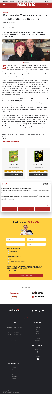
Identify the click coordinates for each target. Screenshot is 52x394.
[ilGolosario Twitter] (43, 1)
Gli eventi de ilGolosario (14, 253)
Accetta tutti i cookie (42, 209)
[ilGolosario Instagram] (47, 1)
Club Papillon (24, 1)
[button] (48, 51)
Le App (30, 1)
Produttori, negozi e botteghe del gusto (17, 261)
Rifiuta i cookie (9, 209)
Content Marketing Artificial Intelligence (11, 392)
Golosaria (12, 1)
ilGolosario (6, 1)
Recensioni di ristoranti (14, 258)
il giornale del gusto (9, 141)
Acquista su (13, 174)
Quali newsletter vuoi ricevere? (13, 248)
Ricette (11, 262)
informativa (25, 272)
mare (17, 141)
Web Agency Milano (11, 391)
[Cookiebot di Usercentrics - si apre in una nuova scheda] (42, 184)
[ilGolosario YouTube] (45, 1)
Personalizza (25, 209)
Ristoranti (5, 12)
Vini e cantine (12, 259)
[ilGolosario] (26, 4)
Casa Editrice (17, 1)
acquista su (13, 171)
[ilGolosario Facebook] (41, 1)
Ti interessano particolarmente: (14, 256)
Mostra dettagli (44, 205)
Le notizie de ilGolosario (14, 249)
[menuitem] (14, 340)
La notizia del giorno (14, 251)
